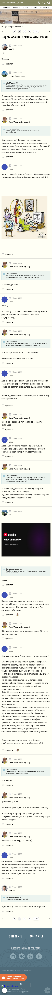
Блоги (25, 7)
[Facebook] (39, 956)
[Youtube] (30, 956)
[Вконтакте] (22, 956)
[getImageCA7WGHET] (24, 218)
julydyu (21, 978)
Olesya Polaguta (12, 978)
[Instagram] (13, 956)
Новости (16, 7)
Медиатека (44, 7)
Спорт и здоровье (15, 27)
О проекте (16, 936)
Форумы (6, 7)
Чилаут (34, 7)
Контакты (36, 936)
